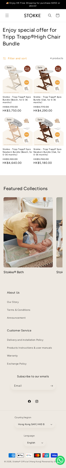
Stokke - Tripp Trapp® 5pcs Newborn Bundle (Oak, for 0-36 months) (47, 152)
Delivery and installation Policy (25, 339)
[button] (7, 15)
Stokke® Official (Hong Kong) (27, 461)
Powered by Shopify (52, 461)
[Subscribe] (52, 386)
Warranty (12, 355)
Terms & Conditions (18, 309)
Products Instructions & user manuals (29, 347)
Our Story (13, 302)
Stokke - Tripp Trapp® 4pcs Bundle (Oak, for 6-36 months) (47, 100)
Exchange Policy (17, 363)
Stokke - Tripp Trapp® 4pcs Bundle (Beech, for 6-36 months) (17, 100)
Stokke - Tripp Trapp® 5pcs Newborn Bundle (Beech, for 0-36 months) (17, 152)
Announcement (16, 317)
